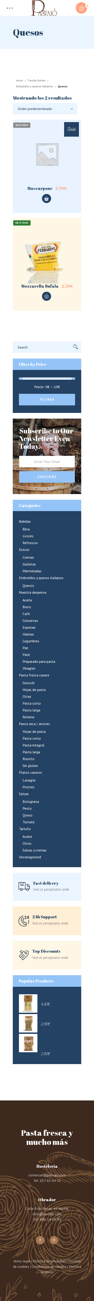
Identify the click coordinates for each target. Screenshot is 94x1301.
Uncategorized (30, 857)
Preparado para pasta (39, 661)
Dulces (24, 549)
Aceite (27, 600)
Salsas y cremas (35, 850)
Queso (27, 815)
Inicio (19, 80)
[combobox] (45, 108)
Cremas (28, 557)
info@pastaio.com (47, 1214)
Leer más (46, 198)
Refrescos (30, 542)
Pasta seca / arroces (34, 723)
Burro (27, 607)
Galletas (29, 564)
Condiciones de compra (49, 1266)
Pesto (27, 808)
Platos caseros (30, 772)
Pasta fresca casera (34, 675)
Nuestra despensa (32, 592)
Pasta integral (33, 745)
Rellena (28, 717)
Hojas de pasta (34, 689)
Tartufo (25, 828)
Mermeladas (32, 571)
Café (26, 613)
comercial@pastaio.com (47, 1175)
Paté (26, 654)
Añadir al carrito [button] (46, 296)
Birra (26, 529)
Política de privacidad (49, 1261)
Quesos (28, 585)
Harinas (28, 634)
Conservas (30, 620)
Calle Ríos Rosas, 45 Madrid (47, 1208)
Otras (27, 696)
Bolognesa (31, 801)
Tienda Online (36, 80)
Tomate (29, 822)
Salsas (24, 793)
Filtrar (47, 400)
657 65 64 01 (50, 1180)
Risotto (28, 758)
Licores (28, 536)
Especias (29, 627)
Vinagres (29, 668)
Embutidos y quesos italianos (34, 86)
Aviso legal (22, 1261)
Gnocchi (28, 683)
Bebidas (25, 521)
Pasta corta (32, 703)
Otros (27, 843)
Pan (25, 647)
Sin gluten (30, 765)
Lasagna (29, 780)
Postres (28, 787)
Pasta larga (31, 710)
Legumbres (31, 641)
